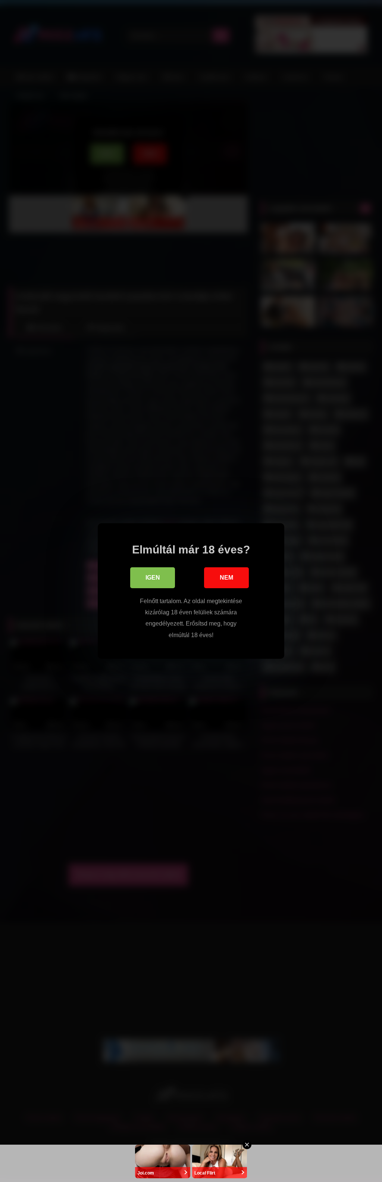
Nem (226, 577)
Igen (152, 577)
